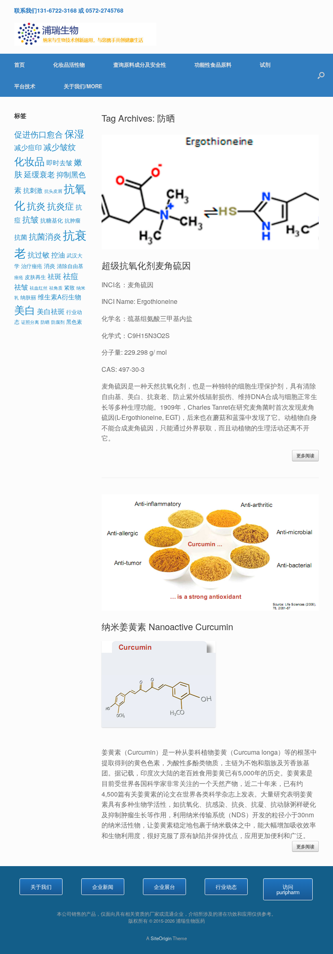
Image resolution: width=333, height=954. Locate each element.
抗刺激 (33, 190)
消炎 (49, 265)
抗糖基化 (51, 220)
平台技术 (24, 86)
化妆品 (29, 160)
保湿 (74, 133)
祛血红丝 (39, 288)
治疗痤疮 (31, 266)
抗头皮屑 (53, 191)
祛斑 (54, 276)
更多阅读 (305, 455)
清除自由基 (70, 266)
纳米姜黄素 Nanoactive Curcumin (167, 626)
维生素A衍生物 (59, 296)
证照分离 (30, 322)
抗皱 (30, 219)
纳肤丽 (28, 297)
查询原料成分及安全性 (139, 64)
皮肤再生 (35, 277)
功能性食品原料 (213, 64)
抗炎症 (60, 205)
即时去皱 (59, 162)
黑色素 (74, 321)
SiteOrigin (161, 938)
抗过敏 (39, 254)
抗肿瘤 (72, 220)
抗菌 (20, 236)
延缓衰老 (39, 174)
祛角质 (56, 288)
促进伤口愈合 (38, 134)
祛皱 (21, 287)
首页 (19, 64)
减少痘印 (28, 147)
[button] (321, 75)
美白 (24, 309)
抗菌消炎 (45, 236)
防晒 (45, 322)
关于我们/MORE (83, 86)
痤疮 (18, 277)
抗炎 (36, 205)
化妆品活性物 (69, 64)
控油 (58, 254)
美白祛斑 (51, 311)
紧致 (69, 287)
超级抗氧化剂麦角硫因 (146, 265)
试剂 (265, 64)
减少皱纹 (59, 147)
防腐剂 (58, 322)
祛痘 (70, 276)
